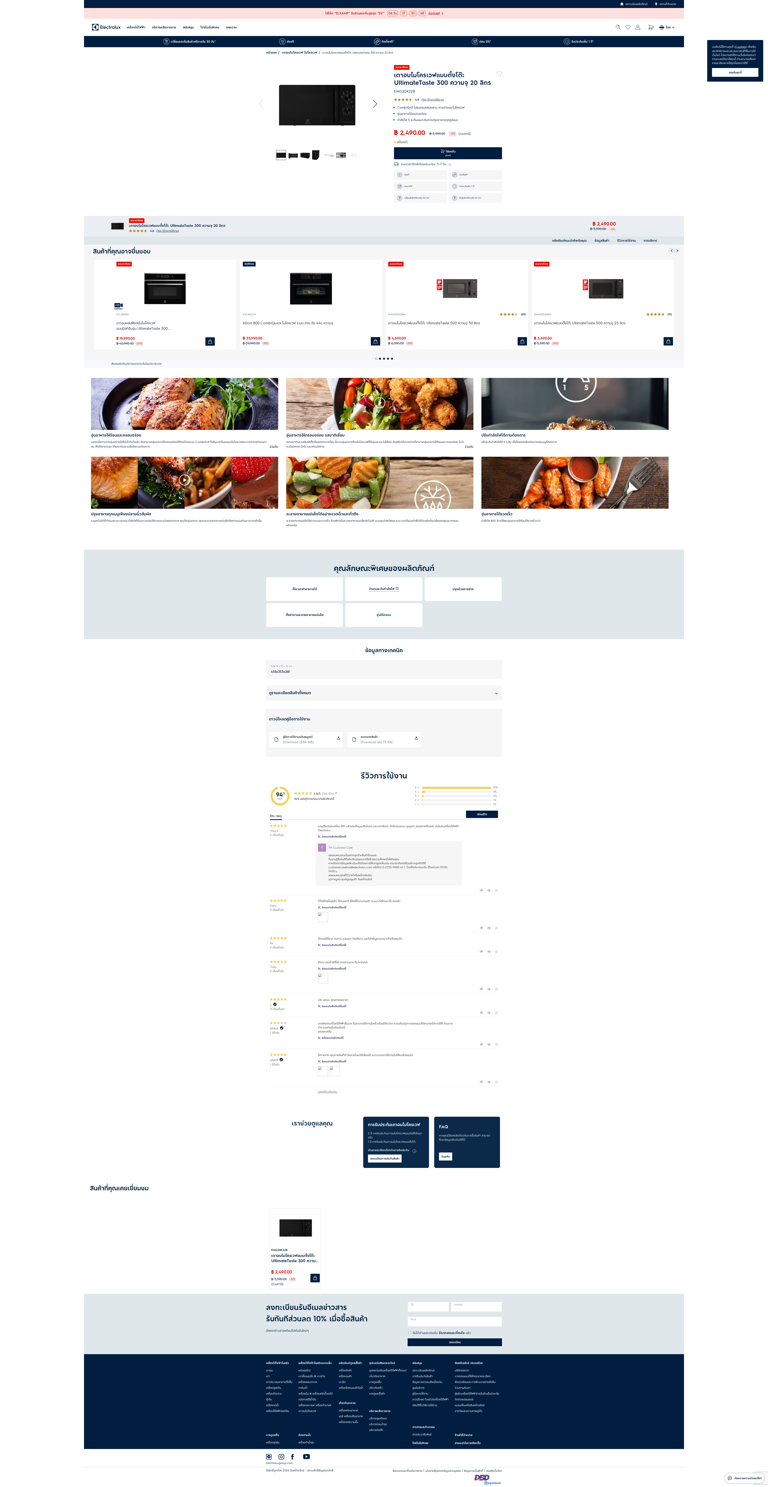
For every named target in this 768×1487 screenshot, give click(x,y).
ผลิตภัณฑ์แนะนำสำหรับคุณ (569, 240)
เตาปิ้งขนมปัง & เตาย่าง (311, 1376)
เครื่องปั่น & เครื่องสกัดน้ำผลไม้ (315, 1393)
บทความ (231, 27)
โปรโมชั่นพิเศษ (209, 27)
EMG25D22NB (603, 314)
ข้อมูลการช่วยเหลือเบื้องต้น (427, 1382)
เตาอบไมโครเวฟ (307, 1411)
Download (298, 742)
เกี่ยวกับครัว (376, 1388)
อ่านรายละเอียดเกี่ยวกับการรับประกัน (388, 1150)
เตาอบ (269, 1370)
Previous (263, 104)
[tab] (281, 155)
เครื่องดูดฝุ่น (272, 1442)
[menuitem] (136, 27)
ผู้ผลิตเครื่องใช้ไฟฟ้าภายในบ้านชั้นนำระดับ (477, 1393)
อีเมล (413, 1319)
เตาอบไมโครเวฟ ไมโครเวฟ (299, 52)
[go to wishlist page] (628, 27)
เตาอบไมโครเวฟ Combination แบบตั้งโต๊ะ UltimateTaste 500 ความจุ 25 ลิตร (652, 323)
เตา (268, 1376)
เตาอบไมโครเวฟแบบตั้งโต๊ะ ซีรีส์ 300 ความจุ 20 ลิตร (203, 323)
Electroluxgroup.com (279, 1463)
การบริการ (650, 240)
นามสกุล (458, 1305)
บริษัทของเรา (462, 1370)
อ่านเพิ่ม (445, 1156)
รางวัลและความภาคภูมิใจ (468, 1411)
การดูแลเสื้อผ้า (377, 1393)
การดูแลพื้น (375, 1382)
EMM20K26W (173, 314)
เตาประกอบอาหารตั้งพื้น (279, 1382)
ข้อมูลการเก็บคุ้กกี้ (473, 1471)
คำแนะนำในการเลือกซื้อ (468, 1443)
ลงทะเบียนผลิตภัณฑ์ (636, 4)
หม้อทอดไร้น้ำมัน (307, 1399)
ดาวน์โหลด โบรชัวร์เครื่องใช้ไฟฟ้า (430, 1399)
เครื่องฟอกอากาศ (348, 1410)
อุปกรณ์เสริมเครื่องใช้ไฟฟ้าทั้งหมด (387, 1370)
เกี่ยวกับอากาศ (377, 1376)
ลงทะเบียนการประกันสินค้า (384, 1158)
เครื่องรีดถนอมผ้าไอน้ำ (351, 1388)
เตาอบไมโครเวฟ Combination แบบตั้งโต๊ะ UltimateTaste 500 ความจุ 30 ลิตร (507, 323)
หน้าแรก (271, 52)
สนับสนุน (188, 27)
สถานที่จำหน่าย (668, 4)
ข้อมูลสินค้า (602, 240)
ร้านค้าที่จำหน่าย (463, 1435)
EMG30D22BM (457, 314)
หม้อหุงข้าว (304, 1370)
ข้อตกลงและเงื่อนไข (452, 1333)
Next (373, 104)
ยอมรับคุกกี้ (735, 72)
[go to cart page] (651, 27)
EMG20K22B (279, 1250)
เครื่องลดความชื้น (348, 1422)
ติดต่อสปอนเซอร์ (464, 1399)
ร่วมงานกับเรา (462, 1388)
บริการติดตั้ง (376, 1430)
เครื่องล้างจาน (274, 1393)
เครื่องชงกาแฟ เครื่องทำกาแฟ (314, 1405)
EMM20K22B (310, 314)
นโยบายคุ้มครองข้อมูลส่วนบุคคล (443, 1471)
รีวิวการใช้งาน (626, 240)
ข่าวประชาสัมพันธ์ (422, 1434)
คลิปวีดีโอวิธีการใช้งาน (424, 1405)
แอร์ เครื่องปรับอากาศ (351, 1416)
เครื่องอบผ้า (345, 1376)
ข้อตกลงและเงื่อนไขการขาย (407, 1471)
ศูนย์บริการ (418, 1388)
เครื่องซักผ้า (345, 1370)
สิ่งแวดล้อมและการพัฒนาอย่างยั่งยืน (475, 1382)
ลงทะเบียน (455, 1342)
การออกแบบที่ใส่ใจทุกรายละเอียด (472, 1376)
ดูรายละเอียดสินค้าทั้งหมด (290, 693)
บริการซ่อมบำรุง (378, 1424)
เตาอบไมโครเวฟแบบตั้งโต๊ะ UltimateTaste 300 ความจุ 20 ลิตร (349, 323)
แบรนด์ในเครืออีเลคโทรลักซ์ (470, 1405)
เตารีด (342, 1382)
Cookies (740, 47)
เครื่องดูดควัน (273, 1388)
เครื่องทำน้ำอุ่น (306, 1442)
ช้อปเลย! (434, 13)
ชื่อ (412, 1305)
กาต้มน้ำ (302, 1388)
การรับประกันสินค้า (422, 1376)
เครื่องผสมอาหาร (307, 1382)
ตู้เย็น (269, 1399)
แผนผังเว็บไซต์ (494, 1471)
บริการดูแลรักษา (378, 1418)
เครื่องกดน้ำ (272, 1405)
